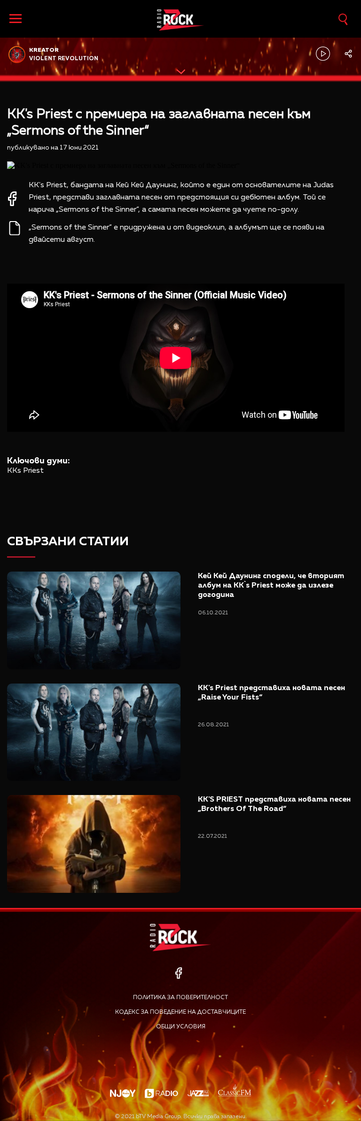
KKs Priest (25, 471)
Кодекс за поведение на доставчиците (180, 1012)
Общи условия (180, 1027)
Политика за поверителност (180, 998)
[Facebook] (178, 973)
